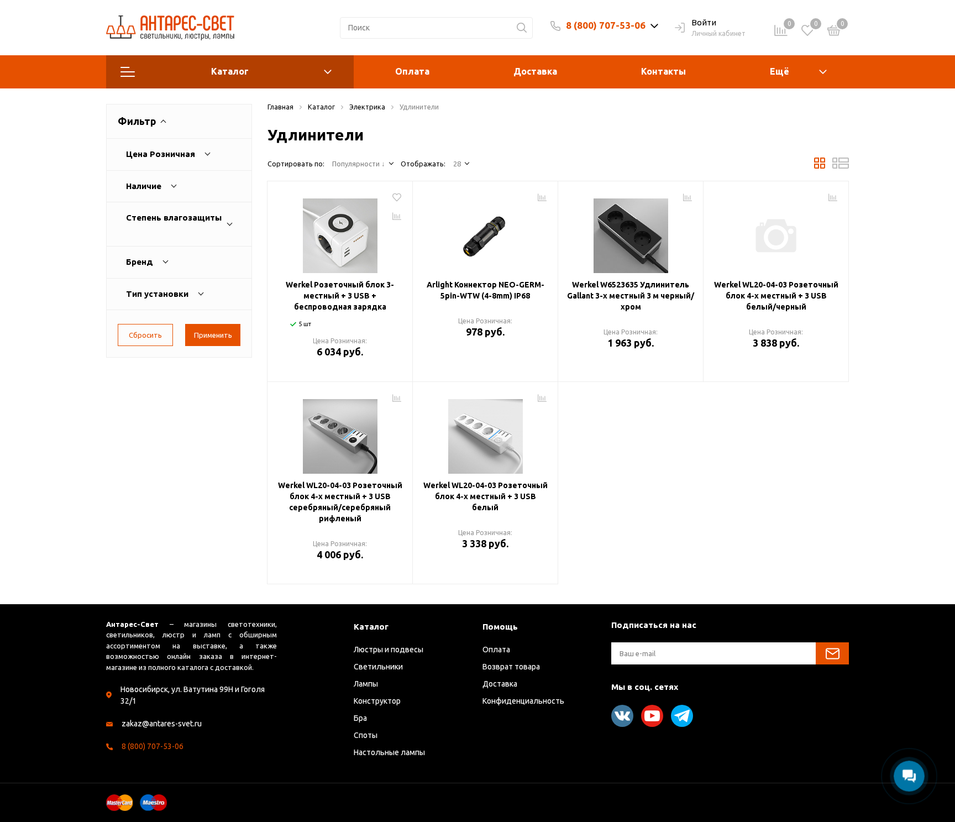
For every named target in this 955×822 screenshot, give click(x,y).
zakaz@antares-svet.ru (162, 723)
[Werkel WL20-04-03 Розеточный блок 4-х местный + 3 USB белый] (485, 432)
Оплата (412, 71)
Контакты (663, 71)
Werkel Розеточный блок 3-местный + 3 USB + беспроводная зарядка (340, 295)
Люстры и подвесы (388, 649)
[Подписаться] (832, 653)
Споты (365, 735)
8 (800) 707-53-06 (606, 25)
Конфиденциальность (523, 701)
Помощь (500, 626)
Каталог (230, 71)
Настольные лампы (389, 752)
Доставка (535, 71)
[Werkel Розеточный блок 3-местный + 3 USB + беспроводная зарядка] (339, 231)
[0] (834, 32)
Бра (360, 718)
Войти (703, 22)
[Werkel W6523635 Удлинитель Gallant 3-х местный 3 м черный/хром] (630, 231)
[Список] (840, 165)
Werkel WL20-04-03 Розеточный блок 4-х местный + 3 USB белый (485, 496)
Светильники (378, 666)
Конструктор (377, 701)
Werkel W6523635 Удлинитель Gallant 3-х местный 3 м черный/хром (630, 295)
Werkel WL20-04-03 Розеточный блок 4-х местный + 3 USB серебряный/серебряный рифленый (340, 502)
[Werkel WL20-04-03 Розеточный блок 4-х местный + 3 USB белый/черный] (775, 231)
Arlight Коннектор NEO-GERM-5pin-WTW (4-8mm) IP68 (485, 290)
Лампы (366, 683)
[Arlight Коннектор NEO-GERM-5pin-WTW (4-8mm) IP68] (485, 231)
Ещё (779, 71)
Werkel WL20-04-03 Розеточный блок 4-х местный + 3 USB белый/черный (776, 295)
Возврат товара (511, 666)
